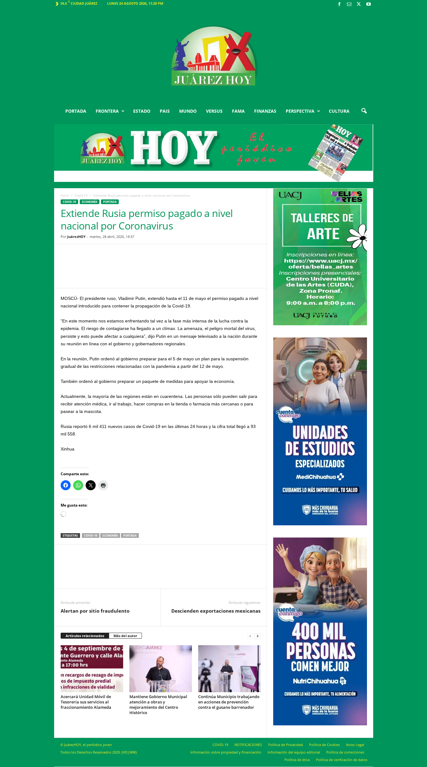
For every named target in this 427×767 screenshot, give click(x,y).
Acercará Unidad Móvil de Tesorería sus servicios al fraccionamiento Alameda (86, 702)
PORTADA (75, 111)
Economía (89, 202)
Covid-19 (81, 195)
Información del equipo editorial (294, 752)
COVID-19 (220, 744)
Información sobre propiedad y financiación (225, 752)
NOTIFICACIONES (248, 744)
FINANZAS (265, 111)
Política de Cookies (324, 744)
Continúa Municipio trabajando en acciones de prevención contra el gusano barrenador (228, 702)
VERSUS (214, 111)
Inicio (65, 195)
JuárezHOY (76, 236)
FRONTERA (107, 111)
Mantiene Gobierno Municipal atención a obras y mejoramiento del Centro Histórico (158, 704)
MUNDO (188, 111)
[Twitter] (359, 4)
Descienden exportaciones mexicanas (215, 611)
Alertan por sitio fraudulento (95, 611)
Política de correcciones (345, 752)
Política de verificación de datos (341, 759)
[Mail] (349, 4)
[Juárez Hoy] (213, 56)
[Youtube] (368, 4)
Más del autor (125, 635)
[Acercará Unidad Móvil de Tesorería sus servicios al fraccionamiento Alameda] (92, 668)
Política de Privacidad (285, 744)
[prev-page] (250, 636)
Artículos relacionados (85, 635)
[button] (364, 111)
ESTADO (141, 111)
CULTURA (339, 111)
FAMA (238, 111)
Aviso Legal (355, 744)
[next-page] (257, 636)
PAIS (165, 111)
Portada (130, 535)
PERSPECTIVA (300, 111)
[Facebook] (339, 4)
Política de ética (297, 759)
